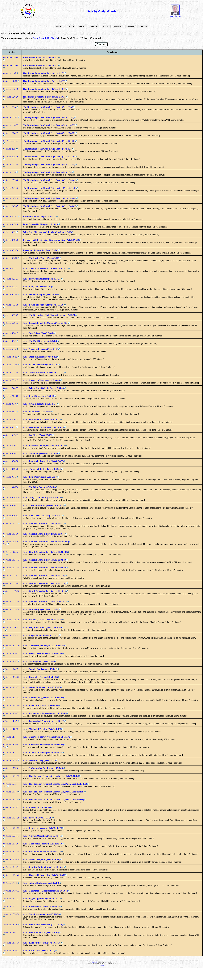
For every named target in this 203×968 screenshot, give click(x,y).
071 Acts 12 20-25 (11, 653)
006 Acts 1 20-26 (11, 97)
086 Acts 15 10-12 (11, 776)
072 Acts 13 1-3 (10, 661)
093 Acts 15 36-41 (11, 836)
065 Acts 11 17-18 (11, 601)
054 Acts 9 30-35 (11, 505)
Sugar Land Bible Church (45, 38)
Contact (101, 965)
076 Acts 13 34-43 (11, 697)
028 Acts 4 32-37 (11, 286)
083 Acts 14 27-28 (11, 752)
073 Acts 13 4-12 (11, 669)
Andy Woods (175, 16)
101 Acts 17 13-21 (11, 898)
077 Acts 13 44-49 (11, 705)
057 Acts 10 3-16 (11, 534)
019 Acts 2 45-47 (11, 206)
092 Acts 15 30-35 (11, 828)
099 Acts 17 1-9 (10, 883)
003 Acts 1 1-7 (10, 73)
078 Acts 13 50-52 (11, 713)
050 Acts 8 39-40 (11, 469)
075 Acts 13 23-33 (11, 687)
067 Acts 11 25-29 (11, 619)
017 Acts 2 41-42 (11, 188)
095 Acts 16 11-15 (11, 851)
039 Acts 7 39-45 (11, 380)
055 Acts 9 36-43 (11, 515)
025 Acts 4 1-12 (10, 258)
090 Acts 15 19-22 (11, 807)
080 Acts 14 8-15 (11, 729)
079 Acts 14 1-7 (10, 721)
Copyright (94, 962)
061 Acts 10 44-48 (11, 567)
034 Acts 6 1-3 (10, 341)
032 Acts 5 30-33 (11, 323)
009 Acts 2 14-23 (11, 125)
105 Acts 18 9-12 (11, 932)
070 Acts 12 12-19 (11, 645)
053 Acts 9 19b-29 (11, 497)
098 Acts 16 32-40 (11, 875)
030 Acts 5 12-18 (11, 305)
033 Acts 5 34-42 (11, 333)
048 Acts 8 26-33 (11, 453)
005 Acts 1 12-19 (11, 89)
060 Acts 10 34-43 (11, 560)
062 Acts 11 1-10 (11, 575)
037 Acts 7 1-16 (10, 364)
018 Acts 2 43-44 (11, 198)
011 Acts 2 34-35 (11, 141)
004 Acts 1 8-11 (10, 81)
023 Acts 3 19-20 (11, 240)
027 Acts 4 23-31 (11, 279)
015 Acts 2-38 (9, 172)
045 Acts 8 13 (9, 427)
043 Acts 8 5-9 (10, 411)
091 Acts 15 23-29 (11, 818)
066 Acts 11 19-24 (11, 609)
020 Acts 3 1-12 (10, 216)
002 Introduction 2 (11, 65)
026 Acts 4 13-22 (11, 268)
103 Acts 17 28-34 (11, 914)
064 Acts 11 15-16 (11, 591)
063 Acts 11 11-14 (11, 583)
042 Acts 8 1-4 (10, 404)
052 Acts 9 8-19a (11, 487)
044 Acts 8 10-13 (11, 419)
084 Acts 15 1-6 (10, 760)
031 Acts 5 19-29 (11, 315)
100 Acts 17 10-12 (11, 891)
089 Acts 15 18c (10, 799)
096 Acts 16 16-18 (11, 859)
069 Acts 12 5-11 (11, 635)
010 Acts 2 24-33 (11, 133)
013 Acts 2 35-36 (11, 156)
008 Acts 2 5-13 (10, 117)
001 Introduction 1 (11, 57)
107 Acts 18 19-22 (11, 950)
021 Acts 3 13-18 (11, 224)
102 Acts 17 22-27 (11, 906)
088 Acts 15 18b (10, 792)
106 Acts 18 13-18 (11, 943)
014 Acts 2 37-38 (11, 164)
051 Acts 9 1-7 (10, 477)
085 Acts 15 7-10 (11, 768)
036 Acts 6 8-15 (10, 357)
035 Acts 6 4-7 (10, 349)
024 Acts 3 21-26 (11, 250)
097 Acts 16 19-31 (11, 867)
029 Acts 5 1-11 (10, 294)
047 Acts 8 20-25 (11, 445)
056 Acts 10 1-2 (10, 523)
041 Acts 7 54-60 (11, 396)
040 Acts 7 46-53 (11, 388)
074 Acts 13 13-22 (11, 677)
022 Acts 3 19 (9, 232)
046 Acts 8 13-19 (11, 435)
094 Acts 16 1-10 (11, 844)
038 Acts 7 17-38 (11, 372)
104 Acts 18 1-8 (10, 924)
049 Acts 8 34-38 (11, 461)
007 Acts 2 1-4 (10, 107)
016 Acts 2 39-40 (11, 180)
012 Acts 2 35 (9, 149)
